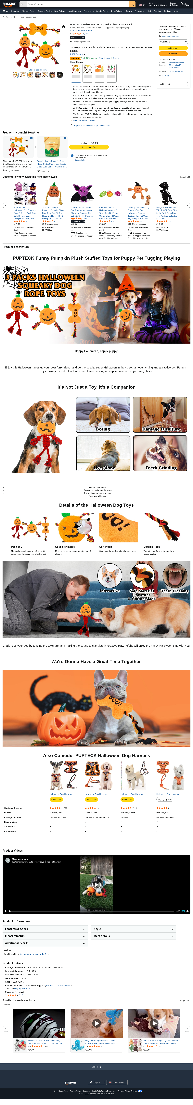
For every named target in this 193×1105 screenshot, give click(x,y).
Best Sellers (59, 11)
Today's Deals (117, 11)
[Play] (5, 911)
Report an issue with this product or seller (92, 125)
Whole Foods (102, 11)
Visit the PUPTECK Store (81, 30)
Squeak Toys (31, 17)
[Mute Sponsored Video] (61, 1035)
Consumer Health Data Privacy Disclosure (99, 1091)
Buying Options (165, 799)
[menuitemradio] (183, 911)
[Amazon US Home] (70, 1083)
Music (176, 11)
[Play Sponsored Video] (96, 1023)
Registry (167, 11)
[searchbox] (78, 4)
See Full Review (54, 862)
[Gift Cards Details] (144, 11)
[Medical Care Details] (35, 11)
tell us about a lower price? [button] (33, 954)
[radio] (16, 75)
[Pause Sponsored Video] (61, 1029)
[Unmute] (187, 911)
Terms (116, 58)
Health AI (15, 11)
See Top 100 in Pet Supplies (58, 985)
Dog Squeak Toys (22, 988)
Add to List (165, 84)
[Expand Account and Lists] (166, 5)
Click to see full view (38, 70)
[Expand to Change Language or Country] (146, 5)
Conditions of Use (61, 1091)
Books (129, 11)
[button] (6, 11)
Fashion (157, 11)
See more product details (83, 120)
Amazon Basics (45, 11)
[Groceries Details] (93, 11)
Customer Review (20, 862)
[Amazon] (10, 4)
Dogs (16, 17)
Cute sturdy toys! (36, 862)
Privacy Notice (75, 1091)
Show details (79, 160)
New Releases (74, 11)
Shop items (104, 58)
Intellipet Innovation (176, 63)
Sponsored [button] (6, 1004)
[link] (52, 147)
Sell (149, 11)
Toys (22, 17)
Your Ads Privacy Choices (127, 1091)
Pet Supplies (7, 17)
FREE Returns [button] (77, 54)
